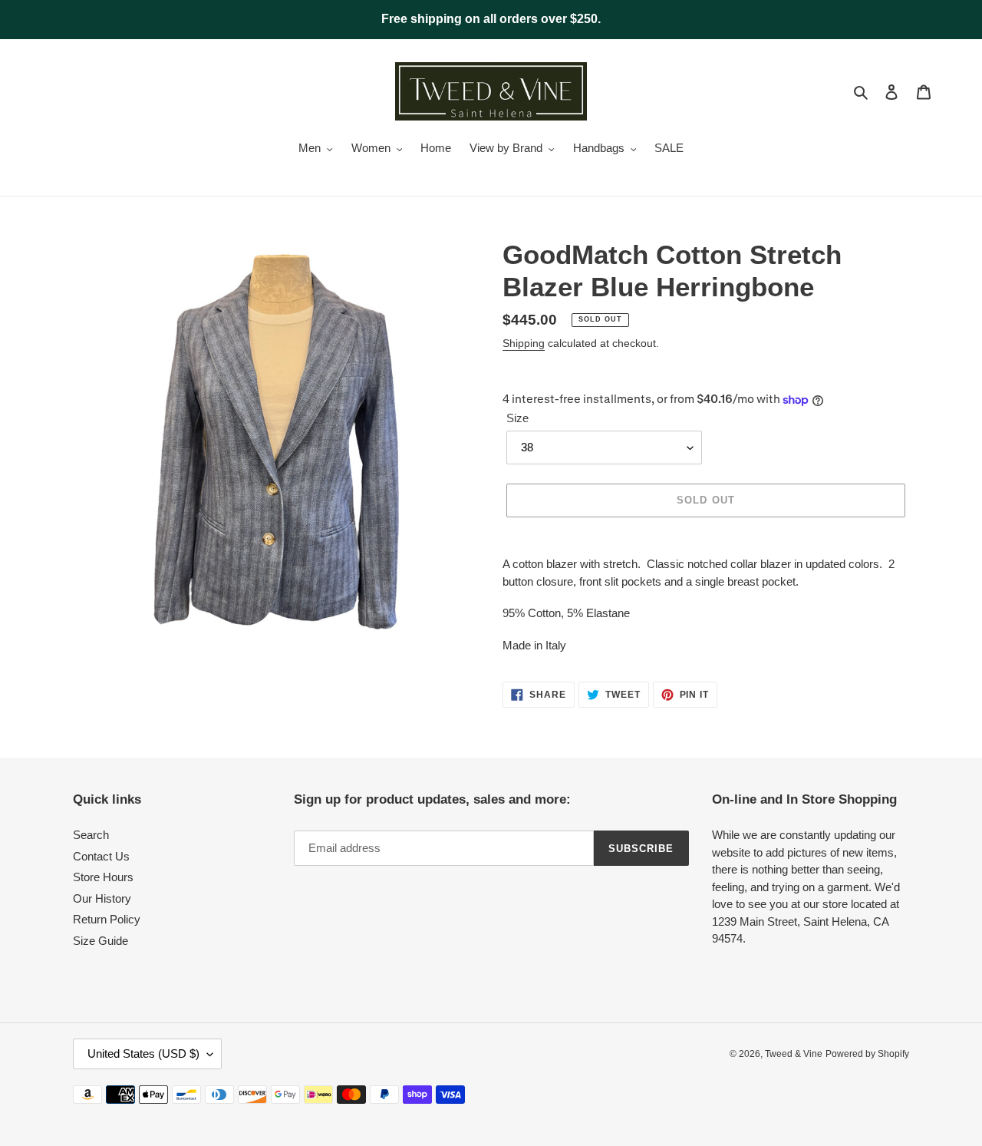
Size (517, 417)
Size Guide (100, 940)
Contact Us (101, 856)
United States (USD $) (143, 1053)
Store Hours (103, 876)
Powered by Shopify (867, 1054)
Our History (102, 898)
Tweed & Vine (793, 1054)
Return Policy (106, 919)
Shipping (524, 343)
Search (91, 834)
